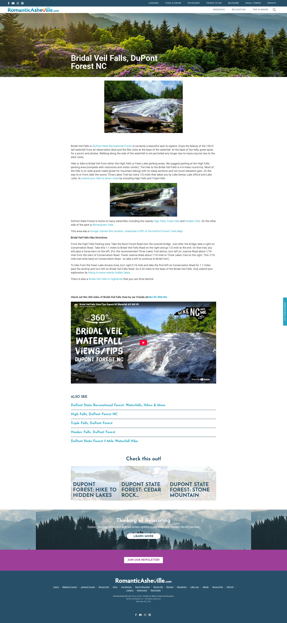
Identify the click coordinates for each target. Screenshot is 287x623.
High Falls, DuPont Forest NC (94, 414)
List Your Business (285, 311)
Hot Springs (126, 587)
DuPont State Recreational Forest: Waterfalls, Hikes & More (118, 405)
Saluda (206, 587)
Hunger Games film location (106, 231)
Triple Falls (173, 221)
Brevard (169, 587)
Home (56, 587)
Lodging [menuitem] (154, 3)
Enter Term (274, 10)
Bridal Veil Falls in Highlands (106, 279)
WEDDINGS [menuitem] (219, 10)
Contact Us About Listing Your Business (158, 596)
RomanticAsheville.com (122, 596)
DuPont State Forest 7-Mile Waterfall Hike (104, 441)
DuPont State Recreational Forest (112, 146)
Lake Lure (194, 587)
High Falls (159, 221)
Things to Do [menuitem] (214, 3)
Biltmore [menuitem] (233, 3)
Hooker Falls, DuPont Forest (93, 432)
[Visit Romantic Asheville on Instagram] (18, 3)
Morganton (182, 587)
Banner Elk (158, 587)
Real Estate (156, 590)
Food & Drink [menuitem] (173, 3)
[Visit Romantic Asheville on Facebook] (8, 3)
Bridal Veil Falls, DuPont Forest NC (114, 62)
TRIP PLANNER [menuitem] (260, 10)
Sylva (115, 587)
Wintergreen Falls (103, 224)
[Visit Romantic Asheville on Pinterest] (22, 3)
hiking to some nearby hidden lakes (109, 272)
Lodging (129, 590)
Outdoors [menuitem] (194, 3)
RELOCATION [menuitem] (239, 10)
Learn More (147, 536)
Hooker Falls (192, 221)
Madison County (69, 587)
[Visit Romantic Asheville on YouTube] (13, 3)
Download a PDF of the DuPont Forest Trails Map (154, 231)
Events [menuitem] (271, 3)
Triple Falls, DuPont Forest (91, 423)
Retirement (142, 590)
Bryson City (104, 587)
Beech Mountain (142, 587)
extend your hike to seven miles (100, 178)
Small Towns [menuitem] (253, 3)
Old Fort (230, 587)
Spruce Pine (217, 587)
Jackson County (88, 587)
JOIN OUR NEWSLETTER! (143, 560)
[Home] (43, 10)
